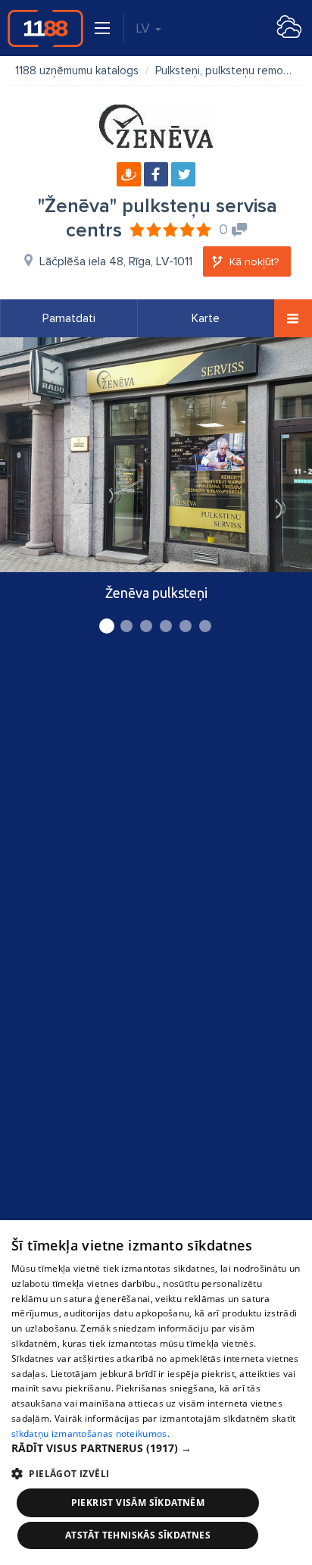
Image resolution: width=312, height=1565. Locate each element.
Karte (206, 318)
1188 (45, 28)
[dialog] (156, 1392)
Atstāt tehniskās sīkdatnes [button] (138, 1535)
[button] (156, 1448)
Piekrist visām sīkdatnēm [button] (138, 1502)
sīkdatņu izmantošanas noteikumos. (90, 1433)
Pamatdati (68, 318)
